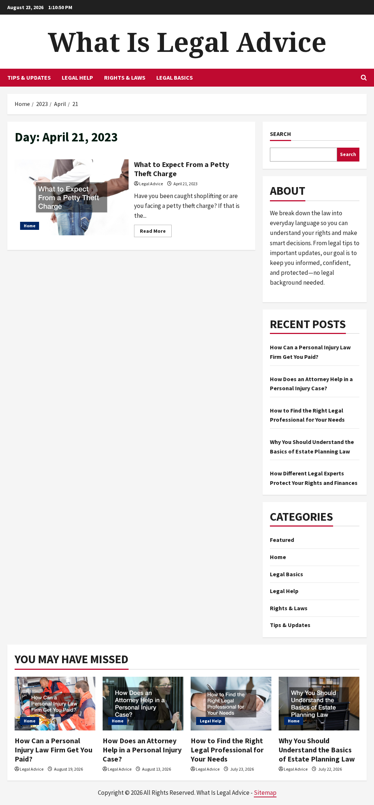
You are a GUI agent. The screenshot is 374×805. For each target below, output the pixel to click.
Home (29, 225)
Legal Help (77, 77)
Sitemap (265, 793)
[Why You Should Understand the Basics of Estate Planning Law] (319, 703)
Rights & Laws (124, 77)
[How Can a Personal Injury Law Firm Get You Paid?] (55, 703)
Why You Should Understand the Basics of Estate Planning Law (317, 749)
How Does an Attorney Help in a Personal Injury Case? (142, 749)
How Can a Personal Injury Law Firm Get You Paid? (53, 749)
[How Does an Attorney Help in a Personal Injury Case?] (143, 703)
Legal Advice (151, 183)
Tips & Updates (29, 77)
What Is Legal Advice (187, 42)
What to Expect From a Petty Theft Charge (72, 197)
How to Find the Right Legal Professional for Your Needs (227, 749)
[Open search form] (364, 78)
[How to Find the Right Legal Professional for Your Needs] (231, 703)
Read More (156, 232)
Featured (282, 539)
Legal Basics (174, 77)
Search (280, 133)
